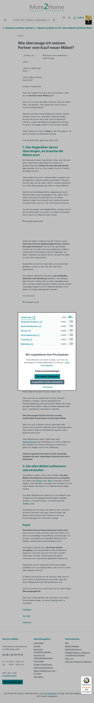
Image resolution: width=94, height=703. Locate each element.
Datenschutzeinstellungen (47, 371)
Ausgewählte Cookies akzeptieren (47, 382)
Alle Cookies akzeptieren (47, 376)
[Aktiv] (70, 317)
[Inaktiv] (70, 321)
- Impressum (47, 387)
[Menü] (90, 677)
